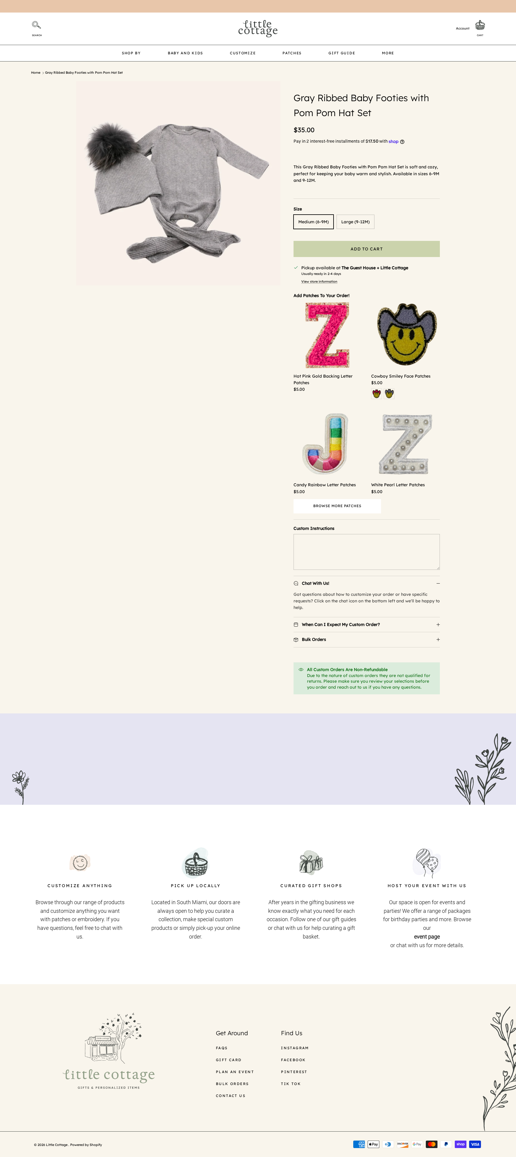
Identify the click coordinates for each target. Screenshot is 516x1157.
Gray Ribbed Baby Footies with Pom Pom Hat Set (84, 73)
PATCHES (292, 53)
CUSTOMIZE (243, 53)
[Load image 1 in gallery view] (178, 183)
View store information (319, 281)
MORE (388, 53)
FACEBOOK (293, 1060)
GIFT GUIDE (341, 53)
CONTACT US (230, 1095)
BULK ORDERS (232, 1083)
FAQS (222, 1048)
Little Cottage (57, 1145)
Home (35, 73)
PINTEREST (294, 1072)
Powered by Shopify (86, 1145)
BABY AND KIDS (185, 53)
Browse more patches (337, 506)
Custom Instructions (314, 528)
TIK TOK (291, 1083)
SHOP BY (131, 53)
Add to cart (367, 249)
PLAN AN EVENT (235, 1072)
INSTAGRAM (295, 1048)
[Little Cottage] (258, 29)
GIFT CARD (229, 1060)
